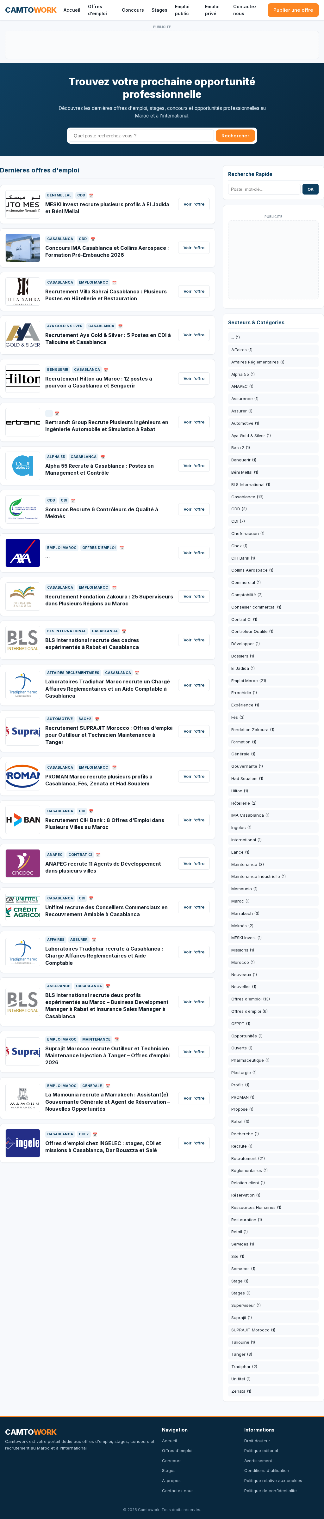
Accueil (72, 10)
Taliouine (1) (243, 1342)
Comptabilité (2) (247, 594)
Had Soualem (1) (247, 778)
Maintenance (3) (247, 864)
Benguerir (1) (243, 459)
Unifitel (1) (241, 1378)
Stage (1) (239, 1280)
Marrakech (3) (245, 913)
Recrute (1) (241, 1146)
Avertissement (258, 1460)
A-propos (171, 1480)
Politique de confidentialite (270, 1490)
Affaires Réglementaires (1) (257, 361)
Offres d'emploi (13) (250, 998)
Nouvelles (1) (243, 986)
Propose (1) (242, 1109)
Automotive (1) (245, 423)
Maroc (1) (240, 901)
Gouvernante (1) (247, 766)
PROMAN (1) (242, 1097)
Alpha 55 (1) (243, 374)
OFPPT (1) (240, 1023)
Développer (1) (245, 643)
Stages (159, 10)
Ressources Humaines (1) (256, 1207)
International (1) (246, 839)
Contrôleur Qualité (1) (252, 631)
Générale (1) (243, 753)
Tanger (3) (241, 1354)
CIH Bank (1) (243, 558)
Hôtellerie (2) (244, 803)
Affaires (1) (241, 349)
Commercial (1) (246, 582)
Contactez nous (245, 10)
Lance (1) (240, 852)
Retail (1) (239, 1231)
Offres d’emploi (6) (249, 1011)
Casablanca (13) (247, 496)
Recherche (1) (245, 1133)
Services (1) (242, 1243)
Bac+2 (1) (240, 447)
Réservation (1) (245, 1195)
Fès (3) (238, 717)
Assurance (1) (245, 398)
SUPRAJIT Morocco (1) (253, 1329)
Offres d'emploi (97, 10)
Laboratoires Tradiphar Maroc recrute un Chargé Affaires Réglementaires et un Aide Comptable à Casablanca (107, 688)
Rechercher (235, 136)
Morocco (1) (243, 962)
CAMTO (31, 10)
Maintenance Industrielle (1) (258, 876)
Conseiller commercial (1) (256, 606)
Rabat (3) (240, 1121)
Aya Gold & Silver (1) (251, 435)
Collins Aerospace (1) (252, 570)
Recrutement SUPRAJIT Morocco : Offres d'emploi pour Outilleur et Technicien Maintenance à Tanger (108, 735)
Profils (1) (240, 1084)
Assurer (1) (241, 410)
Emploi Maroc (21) (248, 680)
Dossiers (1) (242, 655)
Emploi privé (212, 10)
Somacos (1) (243, 1268)
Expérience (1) (245, 704)
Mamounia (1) (244, 888)
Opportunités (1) (247, 1035)
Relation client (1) (248, 1182)
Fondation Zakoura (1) (252, 729)
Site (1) (237, 1256)
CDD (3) (239, 508)
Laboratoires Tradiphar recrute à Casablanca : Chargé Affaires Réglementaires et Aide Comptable (104, 956)
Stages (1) (241, 1292)
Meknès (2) (242, 925)
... (47, 556)
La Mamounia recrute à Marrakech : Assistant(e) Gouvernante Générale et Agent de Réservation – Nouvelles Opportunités (107, 1101)
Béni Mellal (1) (244, 472)
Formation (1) (243, 741)
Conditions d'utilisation (266, 1470)
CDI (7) (238, 521)
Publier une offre (293, 10)
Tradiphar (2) (244, 1366)
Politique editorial (261, 1450)
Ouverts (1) (241, 1047)
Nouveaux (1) (244, 974)
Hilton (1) (239, 790)
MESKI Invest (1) (246, 937)
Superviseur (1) (246, 1305)
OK (311, 189)
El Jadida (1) (243, 668)
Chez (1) (239, 545)
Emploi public (182, 10)
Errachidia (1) (244, 692)
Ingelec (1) (241, 827)
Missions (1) (242, 949)
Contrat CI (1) (244, 619)
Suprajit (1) (241, 1317)
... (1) (235, 337)
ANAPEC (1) (242, 386)
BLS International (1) (250, 484)
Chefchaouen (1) (248, 533)
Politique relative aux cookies (273, 1480)
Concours (133, 10)
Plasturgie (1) (244, 1072)
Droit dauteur (257, 1440)
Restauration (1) (246, 1219)
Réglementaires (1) (249, 1170)
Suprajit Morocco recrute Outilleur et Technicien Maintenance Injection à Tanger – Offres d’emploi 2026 (107, 1055)
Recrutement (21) (248, 1158)
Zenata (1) (241, 1391)
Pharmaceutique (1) (250, 1060)
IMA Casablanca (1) (250, 815)
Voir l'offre (194, 204)
